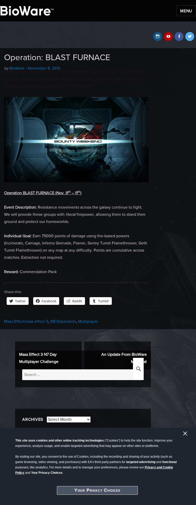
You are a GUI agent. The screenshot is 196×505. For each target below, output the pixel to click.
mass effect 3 (36, 321)
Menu (186, 11)
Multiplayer (88, 321)
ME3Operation (63, 321)
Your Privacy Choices (97, 490)
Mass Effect (14, 321)
